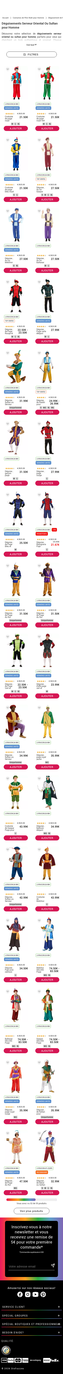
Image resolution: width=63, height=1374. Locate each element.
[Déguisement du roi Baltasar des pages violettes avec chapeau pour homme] (38, 211)
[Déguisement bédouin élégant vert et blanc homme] (38, 779)
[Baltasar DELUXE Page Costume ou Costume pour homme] (7, 992)
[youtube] (35, 1294)
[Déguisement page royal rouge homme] (7, 1063)
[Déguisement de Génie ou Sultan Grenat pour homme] (38, 1134)
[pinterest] (43, 1294)
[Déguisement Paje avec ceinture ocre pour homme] (7, 921)
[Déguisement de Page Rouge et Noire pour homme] (7, 282)
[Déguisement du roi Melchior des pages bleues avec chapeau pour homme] (7, 211)
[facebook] (20, 1294)
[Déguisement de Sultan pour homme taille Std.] (38, 1063)
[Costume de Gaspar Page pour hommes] (7, 779)
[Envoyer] (52, 1265)
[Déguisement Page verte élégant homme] (38, 282)
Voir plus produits (31, 1211)
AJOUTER (16, 128)
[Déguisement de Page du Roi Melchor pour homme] (7, 566)
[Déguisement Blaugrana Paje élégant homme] (38, 495)
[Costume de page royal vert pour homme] (38, 70)
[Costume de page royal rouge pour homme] (7, 70)
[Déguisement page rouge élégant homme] (38, 424)
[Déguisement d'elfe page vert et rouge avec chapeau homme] (38, 637)
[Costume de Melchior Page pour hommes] (38, 850)
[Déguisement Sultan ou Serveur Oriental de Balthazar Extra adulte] (7, 708)
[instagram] (27, 1294)
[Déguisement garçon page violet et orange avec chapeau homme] (7, 424)
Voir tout (30, 44)
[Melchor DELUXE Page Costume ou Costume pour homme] (38, 921)
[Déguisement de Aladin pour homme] (38, 353)
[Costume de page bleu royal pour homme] (7, 140)
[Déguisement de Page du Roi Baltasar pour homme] (38, 566)
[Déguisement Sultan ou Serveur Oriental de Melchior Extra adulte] (7, 353)
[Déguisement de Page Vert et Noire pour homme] (7, 637)
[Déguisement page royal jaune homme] (38, 708)
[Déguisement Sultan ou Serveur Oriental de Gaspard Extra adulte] (7, 850)
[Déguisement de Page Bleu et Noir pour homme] (7, 495)
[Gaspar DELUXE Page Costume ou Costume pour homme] (38, 992)
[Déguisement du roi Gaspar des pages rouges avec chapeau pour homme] (38, 140)
